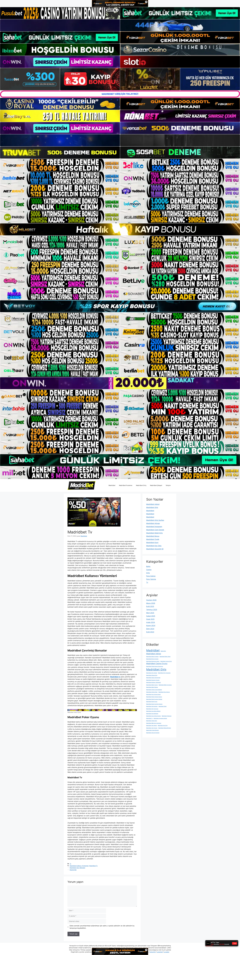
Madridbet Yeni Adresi (151, 725)
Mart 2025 (150, 613)
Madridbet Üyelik (152, 539)
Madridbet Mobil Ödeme (152, 687)
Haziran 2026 (151, 600)
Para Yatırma (151, 579)
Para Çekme (150, 576)
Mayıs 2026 (150, 603)
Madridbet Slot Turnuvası (152, 708)
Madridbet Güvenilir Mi (154, 549)
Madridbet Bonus (152, 536)
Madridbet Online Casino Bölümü (154, 689)
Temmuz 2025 (151, 610)
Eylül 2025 (150, 606)
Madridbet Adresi (152, 504)
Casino (148, 570)
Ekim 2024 (150, 629)
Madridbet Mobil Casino (152, 685)
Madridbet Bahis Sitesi (165, 656)
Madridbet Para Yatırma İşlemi (153, 694)
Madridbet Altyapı (153, 523)
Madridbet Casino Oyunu (156, 664)
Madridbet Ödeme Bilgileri (164, 728)
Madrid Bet (73, 870)
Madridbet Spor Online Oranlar (153, 716)
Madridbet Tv (93, 866)
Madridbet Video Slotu (151, 720)
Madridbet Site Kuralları (152, 706)
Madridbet (112, 485)
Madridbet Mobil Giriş (154, 533)
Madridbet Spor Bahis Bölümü (153, 711)
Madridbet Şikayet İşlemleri (152, 732)
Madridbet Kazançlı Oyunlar (152, 680)
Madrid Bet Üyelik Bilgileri (152, 730)
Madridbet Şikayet (156, 485)
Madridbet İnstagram (154, 527)
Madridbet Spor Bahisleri (77, 868)
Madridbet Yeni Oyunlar (151, 728)
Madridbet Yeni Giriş (163, 725)
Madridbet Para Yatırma (164, 692)
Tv (70, 863)
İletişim (168, 485)
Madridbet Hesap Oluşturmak (153, 677)
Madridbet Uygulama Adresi (160, 718)
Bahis (148, 566)
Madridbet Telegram (166, 716)
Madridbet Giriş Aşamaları (164, 672)
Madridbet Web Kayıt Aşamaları (153, 723)
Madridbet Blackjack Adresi (152, 661)
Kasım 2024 (150, 626)
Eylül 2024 (150, 632)
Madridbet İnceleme (125, 485)
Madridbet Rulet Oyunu (151, 701)
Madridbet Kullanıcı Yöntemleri (79, 866)
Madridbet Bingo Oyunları (152, 659)
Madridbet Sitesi (162, 706)
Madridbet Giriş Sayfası (155, 520)
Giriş (148, 573)
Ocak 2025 (150, 619)
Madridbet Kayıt (152, 542)
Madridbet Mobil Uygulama (165, 685)
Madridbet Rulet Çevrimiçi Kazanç (154, 704)
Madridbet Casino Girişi (166, 661)
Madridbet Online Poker (152, 692)
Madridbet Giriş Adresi (151, 672)
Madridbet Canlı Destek (155, 530)
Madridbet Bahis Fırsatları (152, 656)
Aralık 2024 (150, 622)
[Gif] (120, 229)
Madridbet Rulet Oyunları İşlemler (154, 699)
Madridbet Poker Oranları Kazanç (154, 696)
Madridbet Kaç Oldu (153, 546)
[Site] (60, 165)
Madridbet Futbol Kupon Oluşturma (154, 666)
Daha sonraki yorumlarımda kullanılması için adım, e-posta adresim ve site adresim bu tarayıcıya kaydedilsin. (102, 927)
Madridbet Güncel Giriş (151, 675)
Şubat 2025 (150, 616)
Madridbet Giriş (141, 485)
